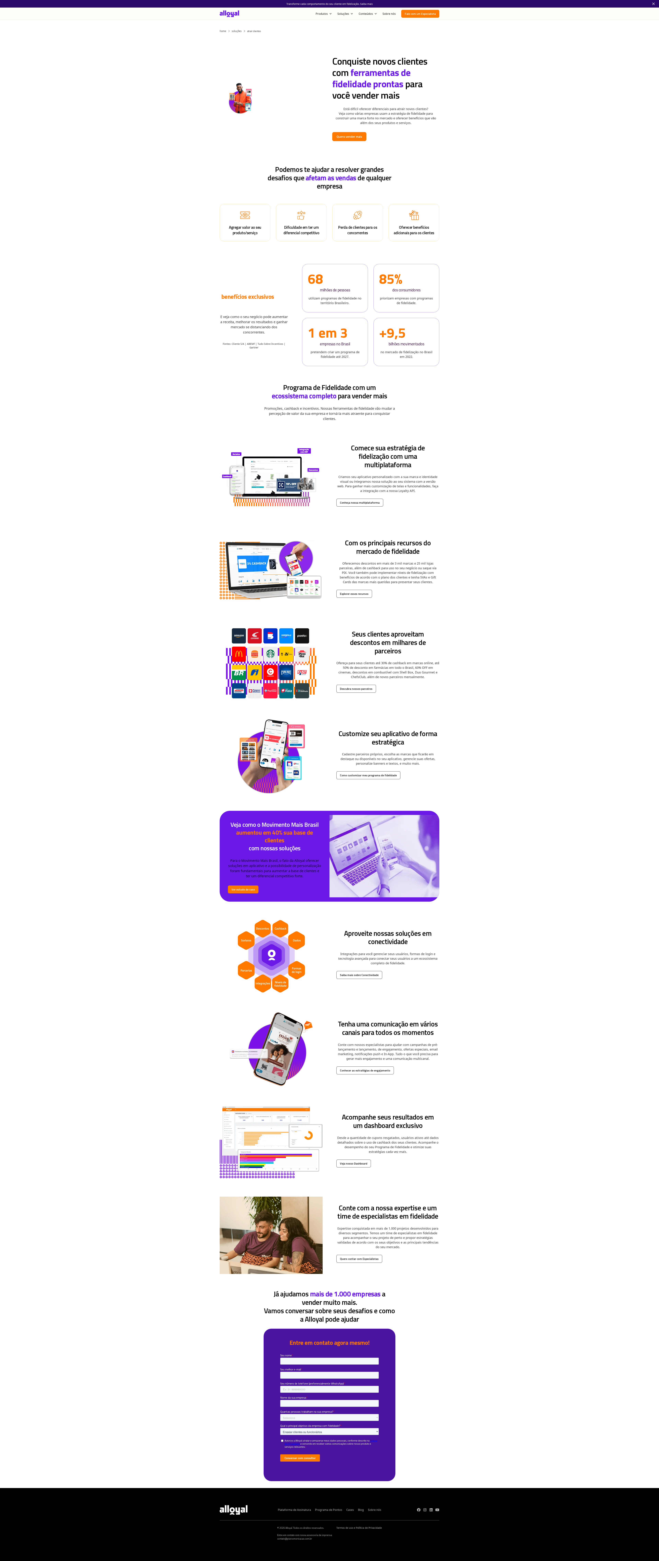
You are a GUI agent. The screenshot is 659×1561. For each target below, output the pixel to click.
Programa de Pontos (328, 1510)
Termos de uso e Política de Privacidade (359, 1527)
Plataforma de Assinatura (294, 1510)
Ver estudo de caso (243, 889)
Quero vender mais (349, 136)
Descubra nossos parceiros (356, 689)
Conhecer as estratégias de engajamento (365, 1070)
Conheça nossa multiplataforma (360, 503)
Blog (361, 1510)
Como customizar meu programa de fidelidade (368, 775)
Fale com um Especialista (420, 14)
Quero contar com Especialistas (359, 1259)
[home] (229, 13)
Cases (350, 1510)
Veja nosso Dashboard (353, 1163)
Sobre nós (389, 14)
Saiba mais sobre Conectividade (359, 975)
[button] (324, 13)
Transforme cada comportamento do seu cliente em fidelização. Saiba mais (329, 3)
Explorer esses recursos (354, 594)
